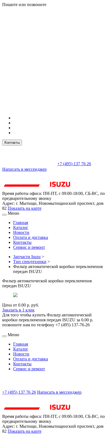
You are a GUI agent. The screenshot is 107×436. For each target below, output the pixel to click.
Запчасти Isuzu (27, 256)
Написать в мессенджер (24, 169)
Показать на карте (24, 208)
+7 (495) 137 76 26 (74, 163)
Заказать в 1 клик (18, 310)
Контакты (12, 142)
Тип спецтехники (29, 261)
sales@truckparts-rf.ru (29, 163)
